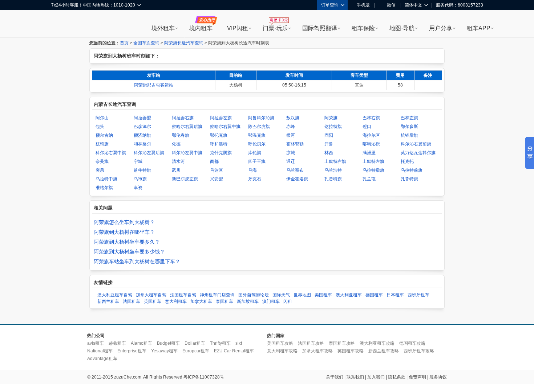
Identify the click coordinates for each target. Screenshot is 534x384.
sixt (238, 343)
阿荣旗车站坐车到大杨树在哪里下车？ (137, 261)
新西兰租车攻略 (383, 350)
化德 (176, 144)
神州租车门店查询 (217, 294)
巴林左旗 (409, 117)
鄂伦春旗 (180, 135)
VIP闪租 (237, 28)
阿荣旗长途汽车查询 (183, 42)
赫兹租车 (117, 343)
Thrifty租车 (220, 343)
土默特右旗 (335, 161)
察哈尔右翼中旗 (225, 126)
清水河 (178, 161)
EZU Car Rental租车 (234, 350)
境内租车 (201, 28)
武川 (176, 170)
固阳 (328, 135)
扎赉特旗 (333, 178)
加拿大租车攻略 (317, 350)
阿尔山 (102, 117)
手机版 (363, 5)
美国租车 (323, 294)
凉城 (290, 152)
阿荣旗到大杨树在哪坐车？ (124, 232)
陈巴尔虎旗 (259, 126)
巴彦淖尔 (142, 126)
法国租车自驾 (183, 294)
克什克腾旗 (221, 152)
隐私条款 (396, 377)
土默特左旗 (373, 161)
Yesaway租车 (164, 350)
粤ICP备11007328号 (203, 377)
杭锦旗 (102, 144)
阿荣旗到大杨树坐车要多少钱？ (129, 252)
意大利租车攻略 (282, 350)
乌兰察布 (295, 170)
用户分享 (440, 28)
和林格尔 (142, 144)
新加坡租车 (248, 301)
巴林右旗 (371, 117)
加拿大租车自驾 (151, 294)
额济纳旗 (142, 135)
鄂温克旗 (257, 135)
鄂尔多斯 (409, 126)
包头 (100, 126)
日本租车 (395, 294)
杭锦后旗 (409, 135)
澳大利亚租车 (349, 294)
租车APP (478, 28)
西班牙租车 (418, 294)
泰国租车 (224, 301)
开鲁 (328, 144)
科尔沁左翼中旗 (187, 152)
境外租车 (163, 28)
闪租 (287, 301)
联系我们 (355, 377)
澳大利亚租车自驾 (114, 294)
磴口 (367, 126)
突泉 (100, 170)
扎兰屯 (369, 178)
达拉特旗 (333, 126)
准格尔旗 (104, 187)
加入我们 (376, 377)
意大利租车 (176, 301)
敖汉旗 (292, 117)
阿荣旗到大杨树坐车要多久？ (127, 242)
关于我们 (334, 377)
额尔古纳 (104, 135)
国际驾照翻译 (319, 28)
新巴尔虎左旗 (185, 178)
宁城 (138, 161)
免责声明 (417, 377)
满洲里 (369, 152)
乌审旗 (140, 178)
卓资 (138, 187)
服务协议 (438, 377)
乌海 (252, 170)
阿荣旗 (330, 117)
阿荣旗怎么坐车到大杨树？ (124, 222)
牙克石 (254, 178)
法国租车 (131, 301)
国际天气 (281, 294)
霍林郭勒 (295, 144)
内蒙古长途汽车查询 (115, 104)
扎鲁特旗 (409, 178)
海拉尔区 (371, 135)
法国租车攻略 (311, 343)
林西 (328, 152)
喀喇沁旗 (371, 144)
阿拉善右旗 (183, 117)
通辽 (290, 161)
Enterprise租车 (131, 350)
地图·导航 (401, 28)
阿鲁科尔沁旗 (261, 117)
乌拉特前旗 (411, 170)
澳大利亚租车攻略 (377, 343)
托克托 (407, 161)
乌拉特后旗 (373, 170)
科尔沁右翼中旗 (111, 152)
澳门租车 (271, 301)
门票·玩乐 (275, 28)
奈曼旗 (102, 161)
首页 (124, 42)
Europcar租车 (195, 350)
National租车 (100, 350)
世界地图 (302, 294)
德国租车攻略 (412, 343)
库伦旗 (254, 152)
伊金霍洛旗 (297, 178)
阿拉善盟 (142, 117)
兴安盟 (216, 178)
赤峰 (290, 126)
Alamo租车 (141, 343)
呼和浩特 (218, 144)
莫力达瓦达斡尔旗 (418, 152)
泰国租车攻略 (342, 343)
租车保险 (363, 28)
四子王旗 (257, 161)
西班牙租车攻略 (419, 350)
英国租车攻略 (350, 350)
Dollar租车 (195, 343)
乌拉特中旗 (106, 178)
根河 (290, 135)
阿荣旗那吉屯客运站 (153, 85)
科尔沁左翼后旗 (149, 152)
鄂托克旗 (218, 135)
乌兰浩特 (333, 170)
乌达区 (216, 170)
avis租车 (95, 343)
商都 (214, 161)
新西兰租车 (108, 301)
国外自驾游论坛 (253, 294)
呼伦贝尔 (257, 144)
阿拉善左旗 (221, 117)
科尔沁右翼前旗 (416, 144)
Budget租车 (168, 343)
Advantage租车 (102, 358)
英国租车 (152, 301)
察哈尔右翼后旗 (187, 126)
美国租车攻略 (280, 343)
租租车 (60, 24)
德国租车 (374, 294)
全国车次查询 (146, 42)
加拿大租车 (201, 301)
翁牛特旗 (142, 170)
